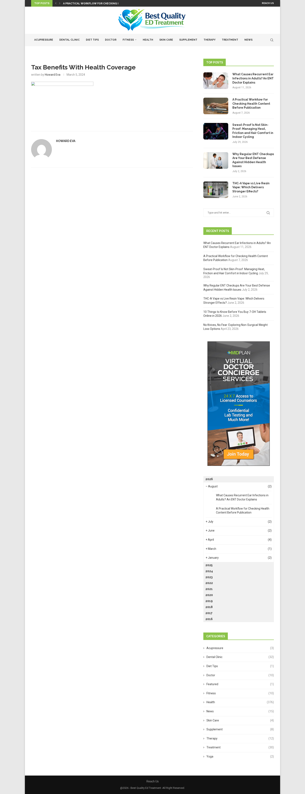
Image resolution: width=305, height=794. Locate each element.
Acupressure (43, 39)
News (248, 39)
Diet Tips (92, 39)
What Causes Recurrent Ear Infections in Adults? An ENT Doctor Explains (253, 78)
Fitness (128, 39)
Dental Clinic (69, 39)
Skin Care (166, 39)
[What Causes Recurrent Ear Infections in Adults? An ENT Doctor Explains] (215, 80)
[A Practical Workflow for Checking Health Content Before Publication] (215, 106)
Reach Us (268, 3)
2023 (208, 577)
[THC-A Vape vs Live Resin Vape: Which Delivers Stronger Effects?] (215, 189)
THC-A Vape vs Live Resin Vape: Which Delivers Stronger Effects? (251, 187)
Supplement (188, 39)
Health (148, 39)
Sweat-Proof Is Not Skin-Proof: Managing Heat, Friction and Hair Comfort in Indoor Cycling (252, 131)
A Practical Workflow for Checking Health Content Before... (109, 3)
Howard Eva (52, 74)
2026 (209, 479)
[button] (55, 3)
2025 (208, 565)
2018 (209, 607)
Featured (240, 684)
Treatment (230, 39)
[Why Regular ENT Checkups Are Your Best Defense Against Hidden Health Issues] (215, 160)
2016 (209, 619)
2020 (209, 595)
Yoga (240, 756)
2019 (209, 601)
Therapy (210, 39)
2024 (209, 571)
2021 (209, 589)
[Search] (272, 40)
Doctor (110, 39)
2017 (208, 613)
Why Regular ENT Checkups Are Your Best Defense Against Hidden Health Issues (253, 160)
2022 (209, 583)
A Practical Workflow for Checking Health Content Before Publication (251, 103)
